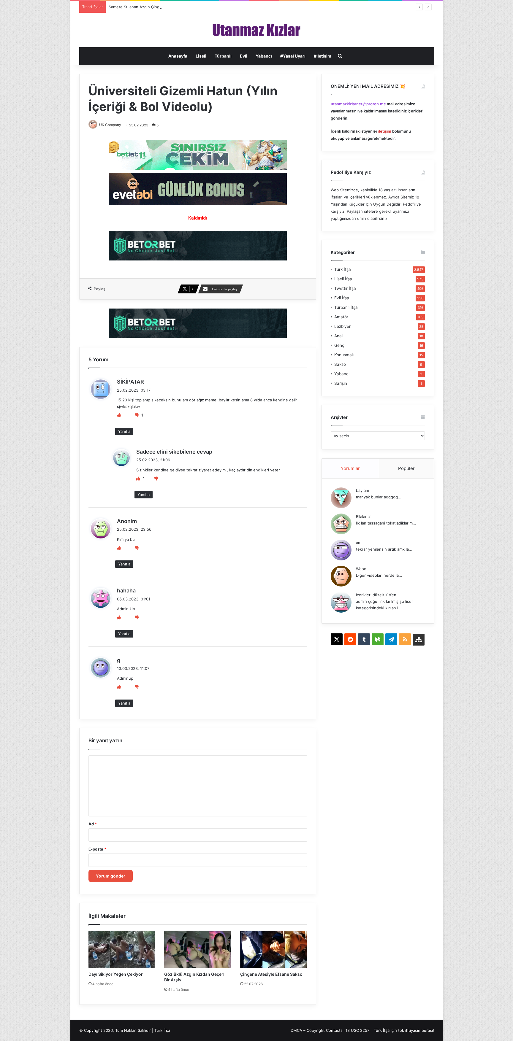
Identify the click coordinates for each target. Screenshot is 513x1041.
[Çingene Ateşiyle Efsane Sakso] (273, 949)
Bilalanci (363, 516)
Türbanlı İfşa (346, 307)
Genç (339, 345)
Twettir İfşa (345, 288)
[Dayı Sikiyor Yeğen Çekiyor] (122, 949)
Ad (92, 823)
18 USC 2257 (357, 1030)
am (358, 542)
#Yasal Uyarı (292, 55)
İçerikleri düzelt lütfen (376, 594)
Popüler (406, 468)
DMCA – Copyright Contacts (317, 1030)
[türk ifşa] (256, 30)
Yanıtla (124, 431)
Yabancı (264, 55)
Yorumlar (350, 468)
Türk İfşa (342, 269)
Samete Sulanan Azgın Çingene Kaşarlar (145, 6)
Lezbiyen (343, 326)
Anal (338, 335)
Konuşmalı (344, 354)
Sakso (340, 364)
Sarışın (340, 383)
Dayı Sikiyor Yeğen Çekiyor (115, 974)
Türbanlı (223, 55)
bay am (362, 490)
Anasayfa (177, 55)
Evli (243, 55)
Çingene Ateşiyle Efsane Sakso (271, 974)
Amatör (341, 316)
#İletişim (322, 55)
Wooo (361, 568)
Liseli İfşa (343, 278)
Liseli (201, 55)
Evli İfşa (341, 297)
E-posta (97, 849)
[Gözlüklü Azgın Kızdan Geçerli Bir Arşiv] (197, 949)
